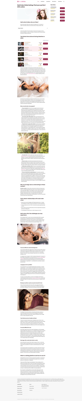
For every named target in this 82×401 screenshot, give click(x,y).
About (30, 384)
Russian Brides (19, 390)
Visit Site (45, 43)
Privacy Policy (31, 388)
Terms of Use (31, 386)
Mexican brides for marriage (25, 156)
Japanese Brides (19, 394)
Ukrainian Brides (19, 392)
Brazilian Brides (19, 386)
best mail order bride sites (31, 73)
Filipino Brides (19, 388)
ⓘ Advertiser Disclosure (45, 40)
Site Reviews (60, 1)
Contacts (30, 390)
